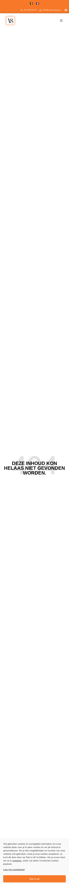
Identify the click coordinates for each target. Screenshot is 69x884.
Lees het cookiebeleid (14, 869)
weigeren (17, 860)
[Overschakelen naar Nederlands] (31, 3)
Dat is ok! (35, 878)
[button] (61, 20)
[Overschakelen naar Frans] (37, 3)
